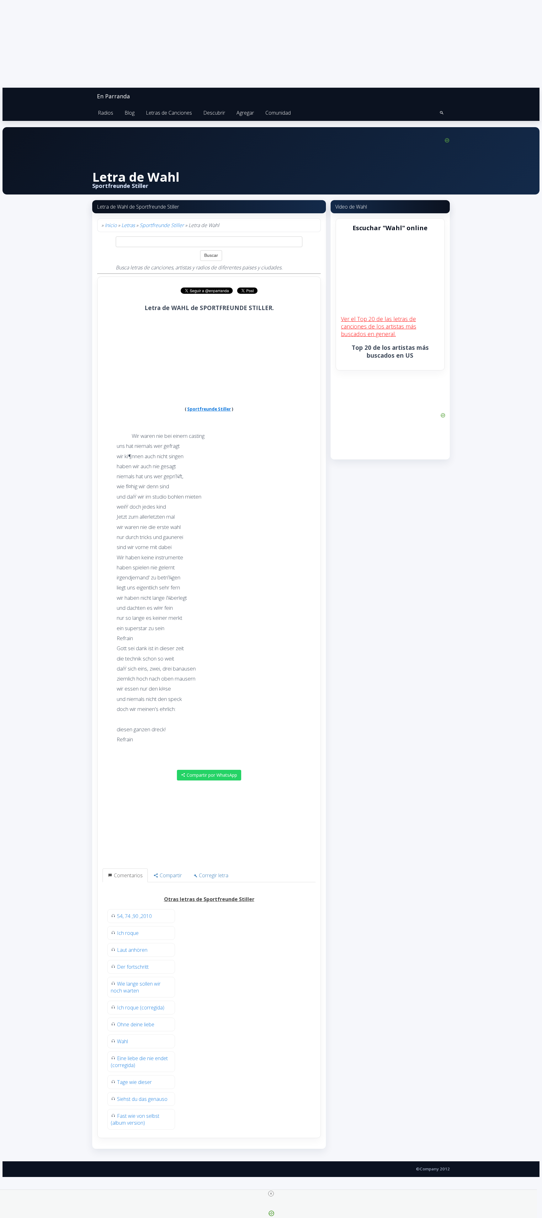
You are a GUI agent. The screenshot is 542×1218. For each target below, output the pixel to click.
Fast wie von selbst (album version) (135, 1119)
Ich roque (128, 933)
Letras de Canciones (169, 112)
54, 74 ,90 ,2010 (134, 916)
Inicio (111, 225)
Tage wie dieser (134, 1082)
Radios (105, 112)
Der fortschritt (133, 966)
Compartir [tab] (170, 875)
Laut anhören (132, 949)
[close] (271, 1193)
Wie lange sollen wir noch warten (136, 987)
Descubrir (214, 112)
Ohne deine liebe (135, 1024)
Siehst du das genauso (142, 1099)
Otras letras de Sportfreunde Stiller (209, 899)
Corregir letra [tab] (213, 875)
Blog (130, 112)
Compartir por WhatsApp (211, 775)
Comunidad (278, 112)
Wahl (122, 1041)
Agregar (245, 112)
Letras (128, 225)
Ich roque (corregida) (140, 1007)
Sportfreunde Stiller (162, 225)
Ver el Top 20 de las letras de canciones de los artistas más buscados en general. (378, 326)
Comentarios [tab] (128, 875)
